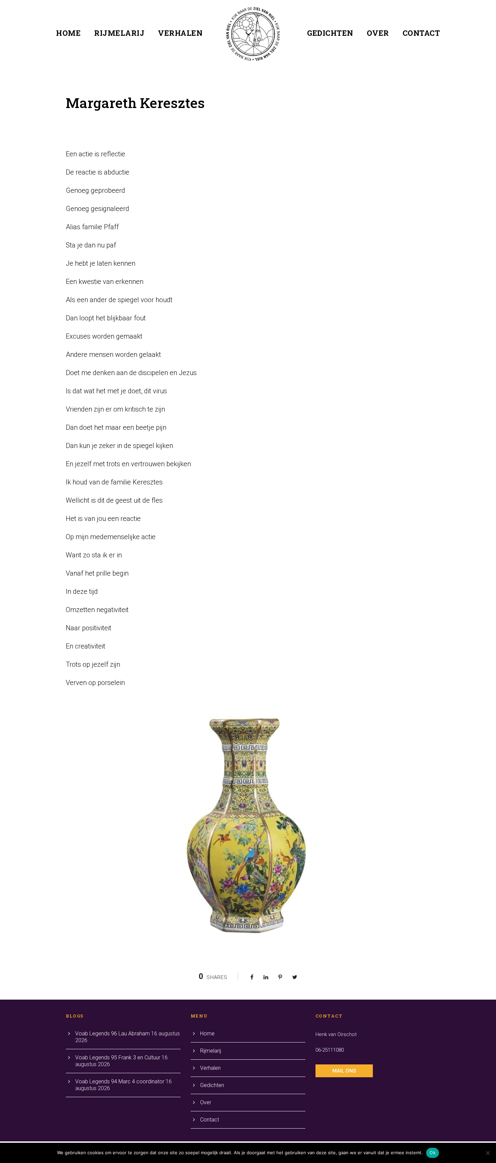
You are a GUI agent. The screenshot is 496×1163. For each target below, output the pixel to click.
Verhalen (180, 33)
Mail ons (344, 1071)
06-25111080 (329, 1050)
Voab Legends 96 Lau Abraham (112, 1033)
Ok (433, 1152)
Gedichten (330, 33)
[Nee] (487, 1152)
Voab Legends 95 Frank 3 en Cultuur (117, 1057)
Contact (421, 33)
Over (378, 33)
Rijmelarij (119, 33)
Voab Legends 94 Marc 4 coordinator (119, 1081)
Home (68, 33)
